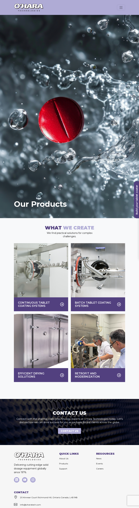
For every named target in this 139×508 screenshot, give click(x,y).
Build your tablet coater (136, 200)
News (98, 458)
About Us (63, 458)
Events (99, 463)
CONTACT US (69, 430)
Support (63, 468)
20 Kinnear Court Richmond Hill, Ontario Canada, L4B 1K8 (48, 497)
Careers (99, 468)
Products (63, 463)
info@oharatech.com (30, 504)
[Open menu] (121, 7)
